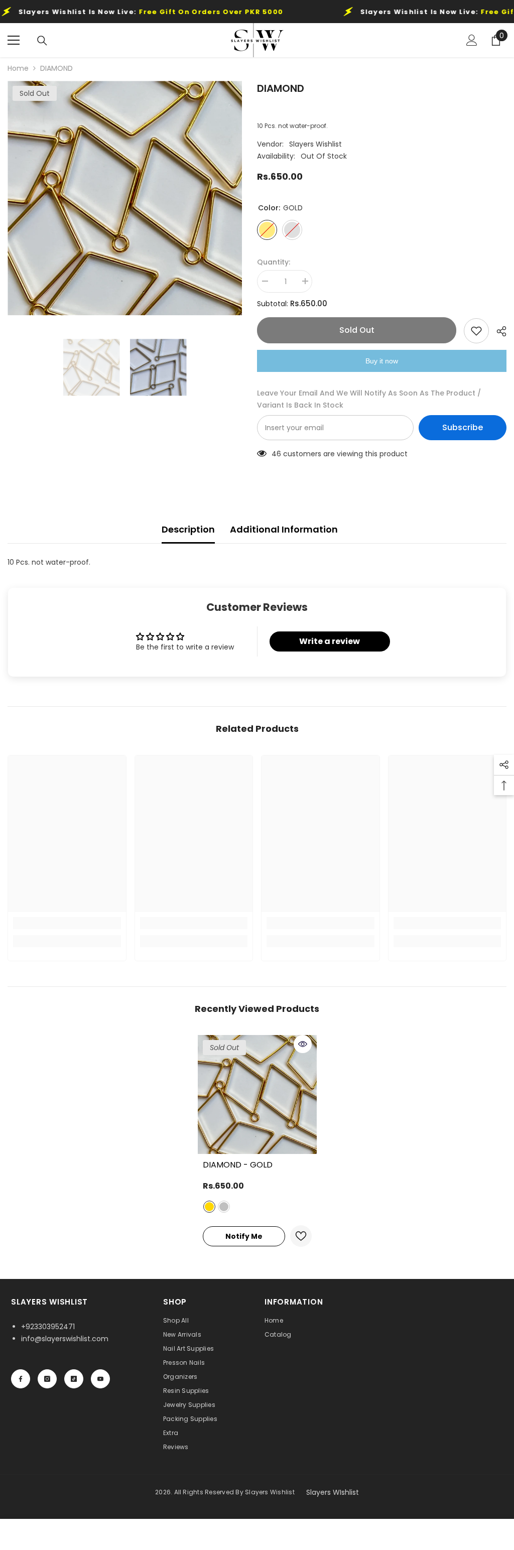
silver (224, 1207)
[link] (67, 923)
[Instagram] (47, 1378)
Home (18, 68)
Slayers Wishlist (315, 144)
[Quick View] (303, 1044)
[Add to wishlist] (476, 330)
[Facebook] (20, 1378)
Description (188, 529)
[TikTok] (73, 1378)
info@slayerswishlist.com (64, 1339)
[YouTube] (100, 1378)
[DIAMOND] (257, 1094)
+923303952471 (48, 1327)
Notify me (244, 1236)
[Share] (497, 331)
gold (209, 1207)
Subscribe (462, 427)
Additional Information (284, 529)
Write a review (329, 641)
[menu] (14, 40)
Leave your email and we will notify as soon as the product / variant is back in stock (369, 399)
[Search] (42, 41)
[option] (125, 198)
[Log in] (471, 40)
